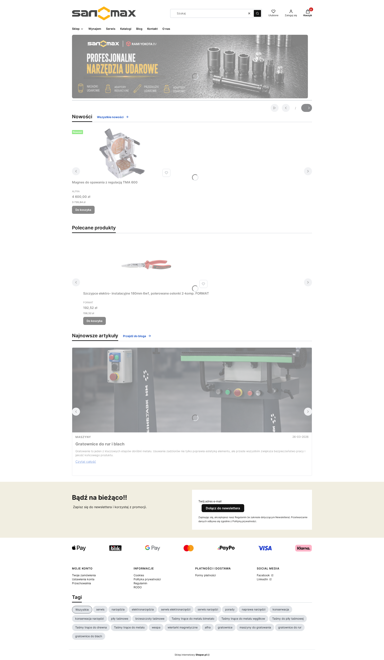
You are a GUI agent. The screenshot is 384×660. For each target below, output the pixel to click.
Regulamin (140, 583)
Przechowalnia (81, 583)
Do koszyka (83, 209)
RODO (138, 587)
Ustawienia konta (83, 579)
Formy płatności (205, 575)
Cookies (139, 575)
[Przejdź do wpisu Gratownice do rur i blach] (192, 390)
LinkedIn (263, 579)
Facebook (264, 575)
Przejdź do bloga (134, 336)
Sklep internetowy (191, 654)
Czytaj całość (85, 462)
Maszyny (83, 437)
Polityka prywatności (147, 579)
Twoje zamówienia (84, 575)
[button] (257, 13)
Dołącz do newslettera (223, 508)
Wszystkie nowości (110, 117)
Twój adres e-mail (209, 501)
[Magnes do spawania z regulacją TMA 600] (122, 153)
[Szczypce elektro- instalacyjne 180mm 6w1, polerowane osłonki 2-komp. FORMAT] (146, 265)
